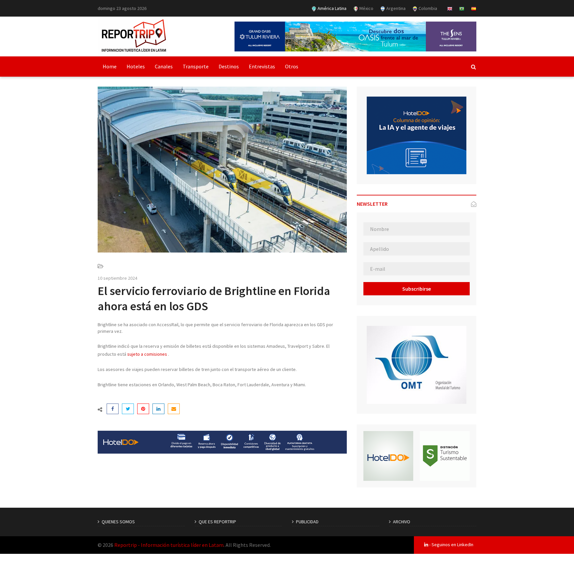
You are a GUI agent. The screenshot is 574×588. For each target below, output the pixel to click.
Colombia (427, 8)
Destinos (229, 66)
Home (110, 66)
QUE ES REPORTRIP (217, 522)
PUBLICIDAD (307, 522)
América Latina (331, 8)
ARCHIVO (401, 522)
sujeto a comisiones (147, 354)
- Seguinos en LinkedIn (450, 545)
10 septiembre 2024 (117, 278)
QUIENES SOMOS (118, 522)
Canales (164, 66)
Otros (291, 66)
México (365, 8)
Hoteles (136, 66)
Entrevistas (262, 66)
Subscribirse (416, 288)
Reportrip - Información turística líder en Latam (169, 545)
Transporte (196, 66)
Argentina (395, 8)
